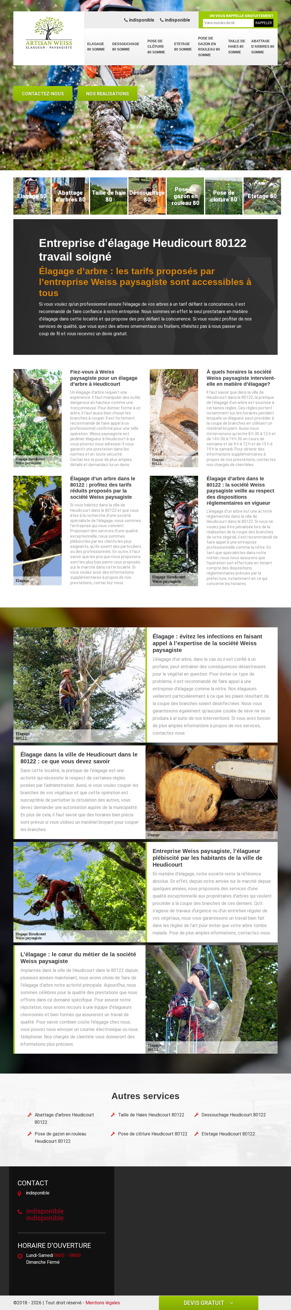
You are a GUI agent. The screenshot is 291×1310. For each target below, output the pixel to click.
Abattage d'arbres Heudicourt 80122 (64, 1118)
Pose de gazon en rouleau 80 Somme (209, 46)
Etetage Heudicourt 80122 (228, 1134)
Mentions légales (103, 1302)
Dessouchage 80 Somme (125, 47)
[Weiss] (48, 32)
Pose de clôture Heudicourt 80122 (153, 1134)
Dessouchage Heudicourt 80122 (233, 1115)
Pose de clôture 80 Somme (156, 46)
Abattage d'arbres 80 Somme (262, 46)
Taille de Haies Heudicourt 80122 (151, 1115)
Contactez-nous (43, 94)
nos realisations (107, 94)
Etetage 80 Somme (183, 47)
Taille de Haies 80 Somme (236, 46)
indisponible (141, 20)
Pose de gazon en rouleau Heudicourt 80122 (60, 1137)
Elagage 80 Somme (96, 47)
